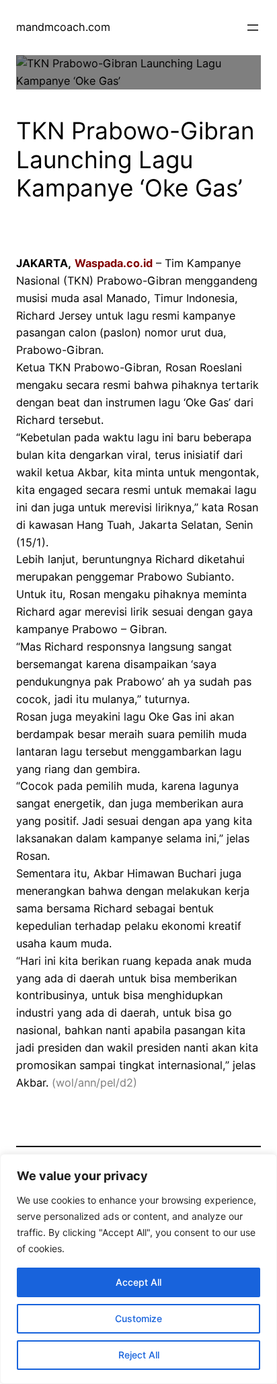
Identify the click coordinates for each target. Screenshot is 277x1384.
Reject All (138, 1354)
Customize (138, 1318)
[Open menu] (253, 28)
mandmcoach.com (63, 27)
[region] (138, 1269)
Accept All (138, 1282)
